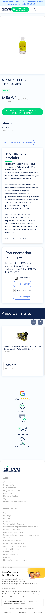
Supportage (8, 513)
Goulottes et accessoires (14, 538)
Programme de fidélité (12, 491)
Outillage (7, 516)
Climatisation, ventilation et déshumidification (15, 547)
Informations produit (10, 130)
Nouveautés (8, 557)
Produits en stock (10, 509)
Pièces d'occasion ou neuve (15, 560)
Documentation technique (20, 142)
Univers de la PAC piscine (13, 524)
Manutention (8, 518)
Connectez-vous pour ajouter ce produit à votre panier (21, 112)
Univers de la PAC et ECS (13, 543)
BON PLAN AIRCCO (11, 555)
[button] (33, 322)
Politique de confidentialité (14, 502)
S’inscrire (7, 482)
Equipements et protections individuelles (20, 527)
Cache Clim (8, 552)
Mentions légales (10, 496)
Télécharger (24, 284)
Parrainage (7, 493)
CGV (5, 499)
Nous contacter (9, 488)
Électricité (7, 521)
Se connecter (9, 485)
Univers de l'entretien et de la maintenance (21, 535)
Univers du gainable (11, 529)
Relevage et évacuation (13, 532)
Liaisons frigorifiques (12, 541)
